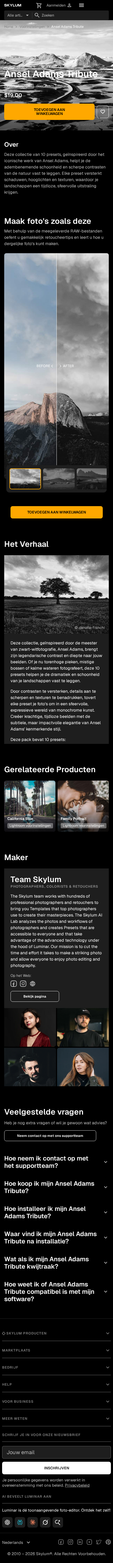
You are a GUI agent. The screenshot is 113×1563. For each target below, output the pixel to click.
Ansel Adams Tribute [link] (67, 26)
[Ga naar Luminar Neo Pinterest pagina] (108, 1542)
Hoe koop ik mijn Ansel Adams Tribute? (56, 1187)
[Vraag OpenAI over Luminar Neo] (7, 1522)
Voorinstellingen (32, 26)
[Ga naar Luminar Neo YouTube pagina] (89, 1542)
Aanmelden (59, 5)
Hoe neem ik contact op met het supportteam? (56, 1162)
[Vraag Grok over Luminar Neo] (45, 1522)
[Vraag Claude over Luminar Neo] (32, 1522)
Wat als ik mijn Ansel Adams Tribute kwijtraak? (56, 1262)
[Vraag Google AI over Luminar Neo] (58, 1522)
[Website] (32, 984)
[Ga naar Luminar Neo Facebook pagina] (61, 1542)
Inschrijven (56, 1468)
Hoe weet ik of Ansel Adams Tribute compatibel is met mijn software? (56, 1291)
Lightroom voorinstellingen (30, 825)
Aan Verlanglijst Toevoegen (29, 796)
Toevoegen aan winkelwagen (49, 111)
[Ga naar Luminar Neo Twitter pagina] (98, 1542)
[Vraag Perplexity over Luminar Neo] (20, 1522)
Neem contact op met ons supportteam (50, 1135)
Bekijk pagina (34, 996)
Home (8, 26)
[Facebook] (14, 984)
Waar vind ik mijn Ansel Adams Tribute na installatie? (56, 1237)
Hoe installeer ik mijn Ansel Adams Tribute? (56, 1212)
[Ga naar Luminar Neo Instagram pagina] (70, 1542)
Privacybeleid (77, 1485)
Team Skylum (56, 85)
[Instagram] (23, 984)
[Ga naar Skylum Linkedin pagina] (80, 1542)
